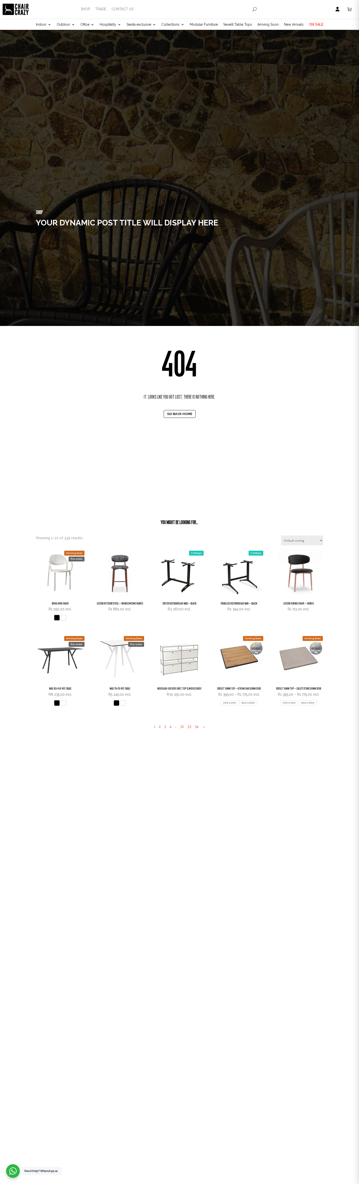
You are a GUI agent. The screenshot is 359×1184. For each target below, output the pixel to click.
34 (197, 726)
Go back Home (179, 414)
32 (182, 726)
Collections (170, 24)
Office (84, 24)
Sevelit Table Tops (237, 24)
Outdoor (63, 24)
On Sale (316, 24)
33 (189, 726)
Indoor (41, 24)
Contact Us (122, 9)
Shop (85, 9)
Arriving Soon (268, 24)
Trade (100, 9)
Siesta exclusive (139, 24)
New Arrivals (294, 24)
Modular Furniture (204, 24)
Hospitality (108, 24)
